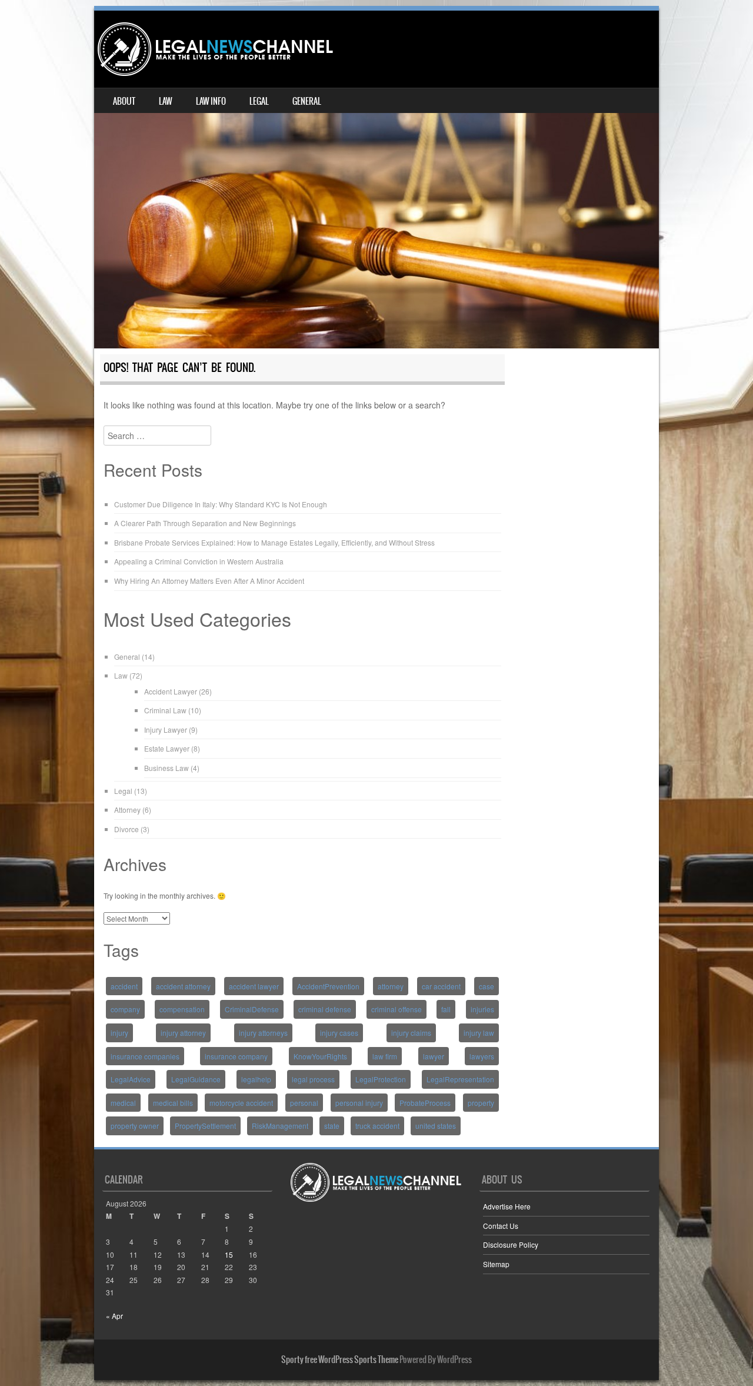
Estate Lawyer (166, 748)
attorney (391, 986)
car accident (441, 986)
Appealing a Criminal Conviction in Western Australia (199, 561)
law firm (384, 1056)
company (125, 1009)
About (124, 101)
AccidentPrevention (328, 986)
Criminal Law (165, 710)
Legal (259, 101)
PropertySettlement (205, 1126)
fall (446, 1009)
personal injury (359, 1103)
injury (119, 1033)
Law (165, 101)
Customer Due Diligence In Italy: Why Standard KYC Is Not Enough (220, 504)
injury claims (411, 1033)
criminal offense (396, 1009)
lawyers (481, 1056)
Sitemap (496, 1264)
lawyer (433, 1056)
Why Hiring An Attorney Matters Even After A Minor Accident (209, 581)
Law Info (211, 101)
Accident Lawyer (170, 691)
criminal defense (324, 1009)
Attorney (127, 810)
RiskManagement (280, 1126)
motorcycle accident (241, 1103)
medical (123, 1103)
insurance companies (145, 1056)
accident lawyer (254, 986)
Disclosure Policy (510, 1244)
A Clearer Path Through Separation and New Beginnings (205, 523)
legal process (313, 1079)
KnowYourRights (320, 1056)
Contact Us (500, 1226)
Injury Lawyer (165, 729)
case (486, 986)
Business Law (166, 768)
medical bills (173, 1103)
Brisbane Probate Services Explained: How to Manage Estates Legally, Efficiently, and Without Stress (274, 542)
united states (435, 1126)
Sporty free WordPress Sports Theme (339, 1359)
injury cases (339, 1033)
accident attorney (183, 986)
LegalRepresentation (460, 1079)
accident (124, 986)
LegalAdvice (131, 1079)
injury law (479, 1033)
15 (229, 1254)
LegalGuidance (196, 1079)
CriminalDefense (252, 1009)
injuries (482, 1009)
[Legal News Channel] (215, 49)
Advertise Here (507, 1206)
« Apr (114, 1316)
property (481, 1103)
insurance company (236, 1056)
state (331, 1126)
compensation (182, 1009)
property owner (135, 1126)
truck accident (377, 1126)
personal (304, 1103)
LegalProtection (380, 1079)
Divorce (126, 829)
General (306, 101)
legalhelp (256, 1079)
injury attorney (183, 1033)
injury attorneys (263, 1033)
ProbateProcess (425, 1103)
